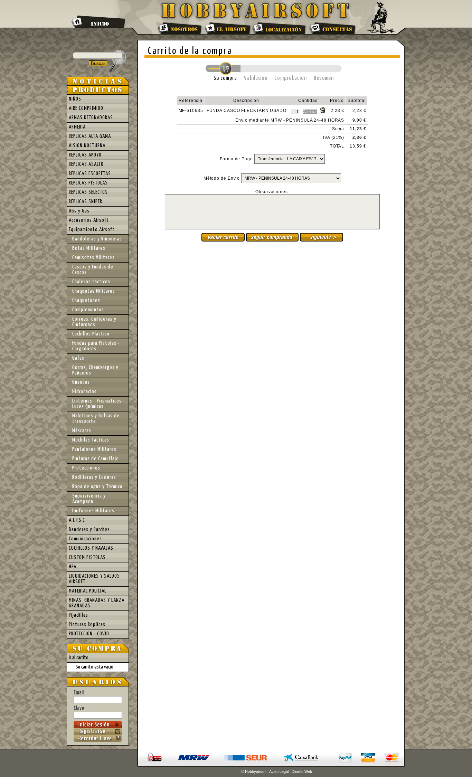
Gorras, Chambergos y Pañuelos (95, 370)
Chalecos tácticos (91, 281)
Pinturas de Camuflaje (95, 458)
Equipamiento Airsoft (92, 229)
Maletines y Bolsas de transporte (96, 418)
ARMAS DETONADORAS (91, 117)
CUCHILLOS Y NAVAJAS (91, 548)
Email (79, 693)
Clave (79, 708)
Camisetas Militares (93, 257)
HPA (72, 566)
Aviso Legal (279, 771)
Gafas (78, 358)
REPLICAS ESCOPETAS (90, 173)
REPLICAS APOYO (85, 155)
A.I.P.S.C (77, 520)
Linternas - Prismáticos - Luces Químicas (98, 403)
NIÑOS (75, 99)
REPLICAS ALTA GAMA (90, 136)
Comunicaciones (85, 538)
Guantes (81, 382)
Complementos (88, 309)
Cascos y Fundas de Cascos (92, 269)
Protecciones (86, 468)
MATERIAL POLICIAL (87, 591)
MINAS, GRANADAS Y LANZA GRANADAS (96, 603)
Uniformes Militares (93, 510)
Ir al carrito (78, 657)
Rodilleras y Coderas (94, 477)
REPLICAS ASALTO (86, 164)
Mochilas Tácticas (90, 440)
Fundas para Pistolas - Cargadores (96, 346)
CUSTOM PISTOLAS (87, 557)
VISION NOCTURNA (87, 145)
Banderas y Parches (89, 529)
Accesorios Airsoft (89, 220)
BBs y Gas (79, 211)
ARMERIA (77, 127)
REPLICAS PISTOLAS (88, 183)
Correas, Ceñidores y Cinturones (94, 321)
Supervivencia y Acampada (89, 498)
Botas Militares (88, 248)
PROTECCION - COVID (89, 633)
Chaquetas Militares (93, 291)
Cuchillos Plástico (91, 334)
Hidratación (84, 391)
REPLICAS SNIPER (85, 201)
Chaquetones (86, 300)
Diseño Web (302, 771)
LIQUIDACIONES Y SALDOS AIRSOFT (94, 579)
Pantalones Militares (94, 449)
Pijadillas (78, 615)
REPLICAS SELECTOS (88, 192)
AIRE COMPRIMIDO (86, 108)
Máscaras (81, 430)
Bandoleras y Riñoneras (97, 238)
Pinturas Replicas (87, 624)
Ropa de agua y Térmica (97, 486)
